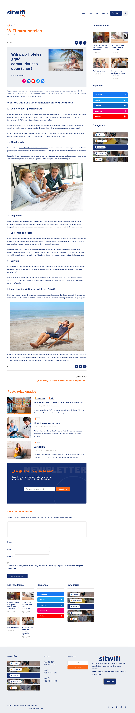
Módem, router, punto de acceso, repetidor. (118, 73)
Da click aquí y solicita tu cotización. (57, 360)
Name (9, 542)
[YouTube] (33, 81)
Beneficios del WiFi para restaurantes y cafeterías (100, 47)
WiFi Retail (39, 447)
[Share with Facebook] (76, 43)
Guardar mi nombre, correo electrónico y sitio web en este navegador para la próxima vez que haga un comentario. (45, 567)
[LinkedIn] (29, 81)
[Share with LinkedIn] (84, 43)
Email (9, 549)
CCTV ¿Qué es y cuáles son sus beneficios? (117, 47)
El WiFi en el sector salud (47, 423)
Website (10, 556)
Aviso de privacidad (36, 708)
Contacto (104, 13)
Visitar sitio (109, 681)
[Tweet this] (80, 43)
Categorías (93, 13)
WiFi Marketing (99, 71)
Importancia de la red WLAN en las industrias (58, 402)
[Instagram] (24, 81)
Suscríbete (116, 13)
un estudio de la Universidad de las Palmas (33, 148)
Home (83, 13)
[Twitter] (38, 81)
